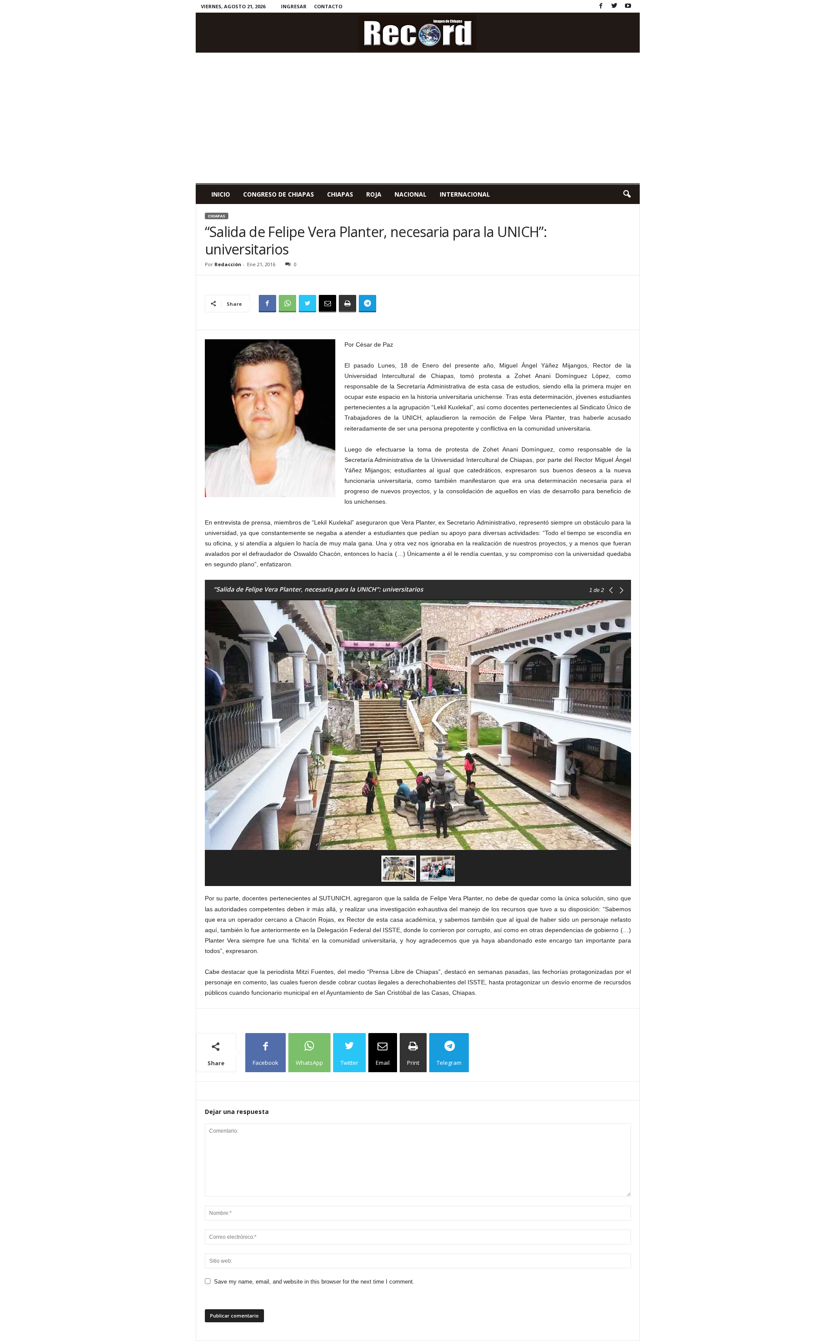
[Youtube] (628, 6)
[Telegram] (367, 303)
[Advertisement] (418, 118)
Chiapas (340, 194)
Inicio (220, 194)
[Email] (327, 303)
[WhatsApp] (287, 303)
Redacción (227, 264)
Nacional (410, 194)
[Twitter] (614, 6)
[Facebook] (601, 6)
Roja (373, 194)
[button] (626, 194)
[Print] (347, 303)
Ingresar (294, 6)
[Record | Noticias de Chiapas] (418, 33)
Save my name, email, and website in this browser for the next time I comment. (314, 1281)
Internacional (465, 194)
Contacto (328, 6)
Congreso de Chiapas (278, 194)
